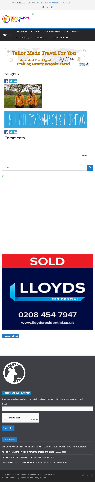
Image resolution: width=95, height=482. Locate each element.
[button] (62, 19)
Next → (85, 155)
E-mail (5, 404)
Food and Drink (52, 32)
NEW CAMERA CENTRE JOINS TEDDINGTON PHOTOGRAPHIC (27, 462)
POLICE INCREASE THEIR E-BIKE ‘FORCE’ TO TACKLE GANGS (26, 452)
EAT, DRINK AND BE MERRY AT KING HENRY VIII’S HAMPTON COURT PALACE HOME (36, 447)
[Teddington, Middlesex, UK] (5, 35)
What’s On (36, 32)
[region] (62, 19)
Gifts (66, 32)
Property (20, 38)
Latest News (21, 32)
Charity (75, 32)
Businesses (41, 38)
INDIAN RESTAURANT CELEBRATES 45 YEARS (52, 3)
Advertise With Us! (59, 38)
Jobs (31, 38)
